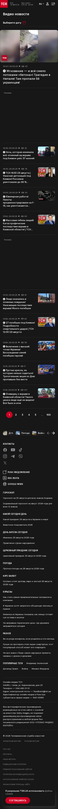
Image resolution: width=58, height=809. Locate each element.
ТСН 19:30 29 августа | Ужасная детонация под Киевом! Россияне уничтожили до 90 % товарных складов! (17, 179)
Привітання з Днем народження (19, 543)
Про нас (7, 749)
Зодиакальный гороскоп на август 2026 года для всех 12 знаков (27, 505)
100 (49, 414)
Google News (15, 484)
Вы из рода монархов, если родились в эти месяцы (28, 639)
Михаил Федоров (40, 668)
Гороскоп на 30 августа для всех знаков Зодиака (27, 498)
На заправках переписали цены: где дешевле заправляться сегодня (26, 624)
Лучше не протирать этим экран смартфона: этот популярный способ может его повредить (28, 646)
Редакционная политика (14, 764)
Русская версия (31, 741)
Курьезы (7, 591)
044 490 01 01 (23, 688)
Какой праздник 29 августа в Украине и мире (25, 519)
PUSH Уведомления (19, 472)
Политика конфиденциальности (18, 774)
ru (40, 4)
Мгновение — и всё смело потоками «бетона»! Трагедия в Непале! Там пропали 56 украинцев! (26, 76)
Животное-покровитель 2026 (18, 525)
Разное (7, 633)
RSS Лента (13, 478)
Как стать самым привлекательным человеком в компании (27, 598)
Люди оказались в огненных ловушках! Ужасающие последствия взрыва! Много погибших (17, 303)
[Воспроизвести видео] (29, 46)
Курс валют (9, 576)
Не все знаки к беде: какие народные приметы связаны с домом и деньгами (27, 654)
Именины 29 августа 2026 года (18, 537)
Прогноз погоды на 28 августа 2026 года (23, 568)
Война (41, 433)
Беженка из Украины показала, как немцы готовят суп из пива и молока (28, 616)
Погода (25, 433)
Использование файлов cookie (18, 779)
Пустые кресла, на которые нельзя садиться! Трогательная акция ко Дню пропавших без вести (19, 375)
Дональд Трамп (10, 668)
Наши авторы (9, 759)
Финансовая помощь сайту (16, 784)
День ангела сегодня (15, 532)
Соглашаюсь (17, 800)
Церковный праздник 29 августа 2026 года (24, 556)
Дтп (11, 433)
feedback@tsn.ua (42, 691)
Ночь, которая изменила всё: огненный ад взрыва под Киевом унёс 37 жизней (18, 155)
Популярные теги (13, 663)
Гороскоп (8, 492)
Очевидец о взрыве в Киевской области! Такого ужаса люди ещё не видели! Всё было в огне (18, 398)
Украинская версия (12, 741)
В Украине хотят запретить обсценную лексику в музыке (27, 607)
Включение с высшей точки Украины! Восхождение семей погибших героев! (16, 351)
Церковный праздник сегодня (20, 550)
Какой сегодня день (14, 514)
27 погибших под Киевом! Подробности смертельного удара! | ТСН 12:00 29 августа (19, 327)
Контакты (8, 444)
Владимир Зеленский (37, 663)
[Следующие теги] (53, 433)
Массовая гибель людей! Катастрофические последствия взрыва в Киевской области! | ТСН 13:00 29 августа (18, 226)
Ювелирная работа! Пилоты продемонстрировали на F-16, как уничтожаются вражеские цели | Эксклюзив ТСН (18, 204)
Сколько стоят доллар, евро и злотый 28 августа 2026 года (27, 583)
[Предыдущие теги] (48, 433)
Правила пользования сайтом (17, 769)
